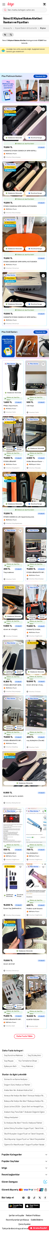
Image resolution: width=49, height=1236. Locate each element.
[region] (25, 90)
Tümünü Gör (40, 76)
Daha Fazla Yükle (24, 1036)
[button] (3, 4)
